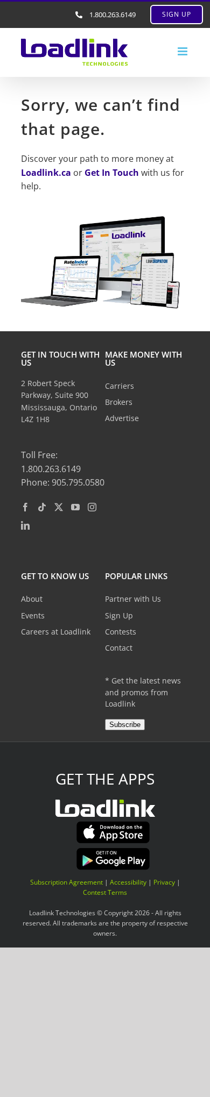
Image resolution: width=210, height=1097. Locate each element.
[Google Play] (113, 851)
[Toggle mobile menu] (183, 51)
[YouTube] (75, 507)
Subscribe (125, 725)
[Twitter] (58, 507)
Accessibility (128, 882)
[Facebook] (25, 507)
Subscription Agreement (66, 882)
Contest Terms (105, 892)
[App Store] (113, 824)
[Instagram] (92, 507)
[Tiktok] (42, 507)
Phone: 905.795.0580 (62, 482)
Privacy (164, 882)
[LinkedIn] (25, 525)
